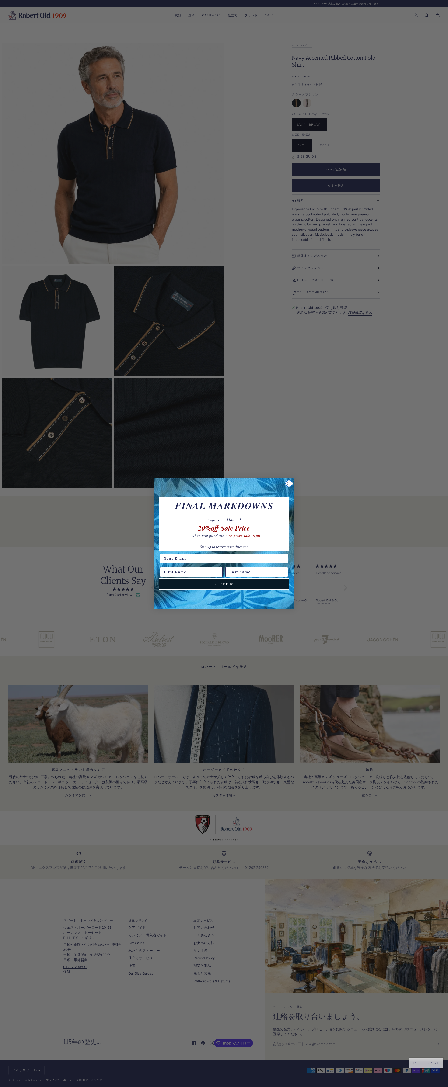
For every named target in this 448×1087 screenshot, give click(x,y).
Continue (224, 584)
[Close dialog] (289, 483)
